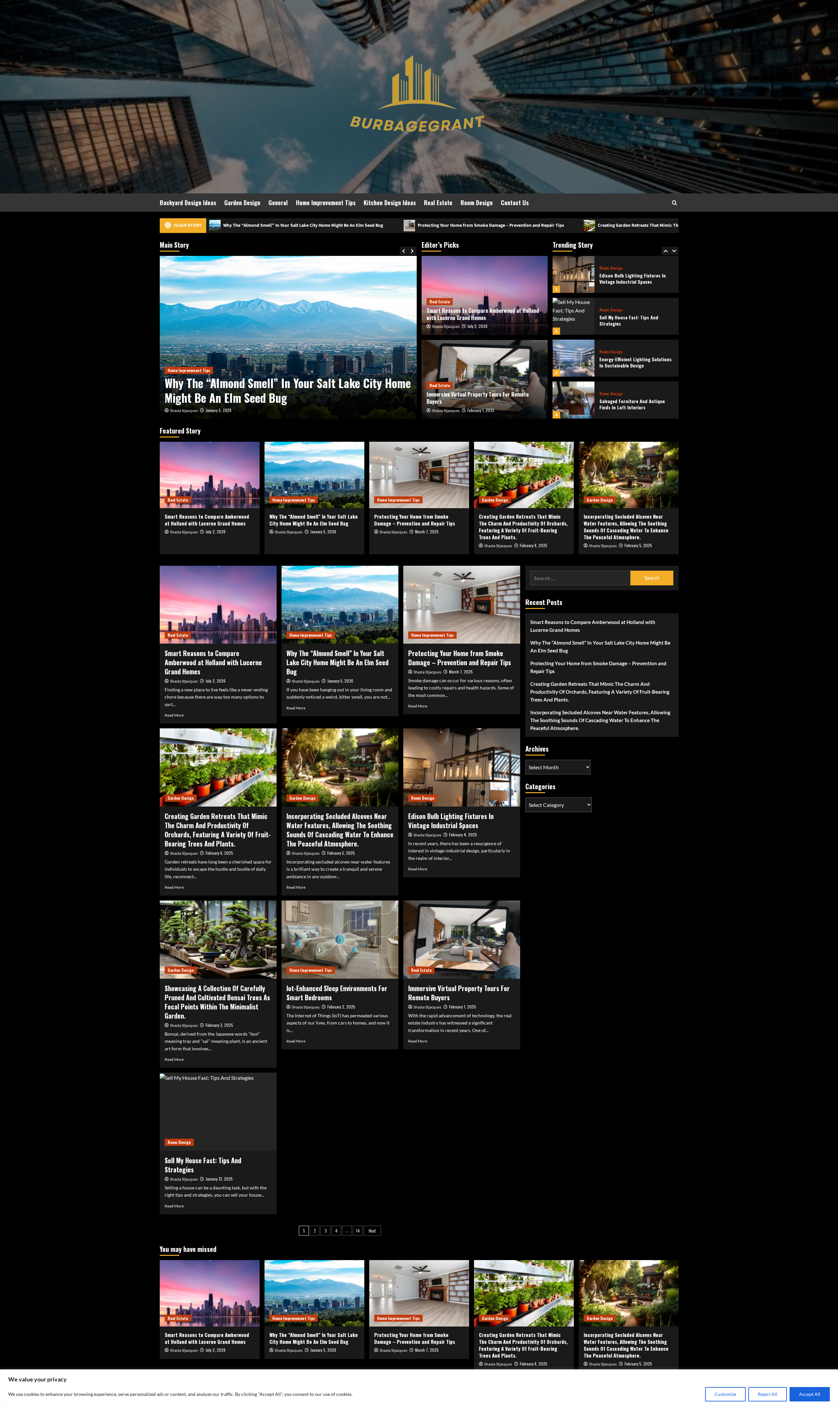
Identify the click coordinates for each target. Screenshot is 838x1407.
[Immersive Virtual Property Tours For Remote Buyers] (461, 939)
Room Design (477, 202)
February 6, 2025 (533, 545)
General (278, 202)
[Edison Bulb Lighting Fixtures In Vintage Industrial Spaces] (461, 767)
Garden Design (242, 202)
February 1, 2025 (480, 410)
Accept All (809, 1394)
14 (358, 1230)
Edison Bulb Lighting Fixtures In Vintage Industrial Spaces (451, 820)
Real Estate (438, 202)
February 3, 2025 (219, 1025)
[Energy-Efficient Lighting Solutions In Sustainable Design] (573, 316)
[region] (419, 1388)
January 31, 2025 (219, 1179)
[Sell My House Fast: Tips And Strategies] (573, 274)
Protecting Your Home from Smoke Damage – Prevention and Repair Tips (317, 225)
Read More (174, 715)
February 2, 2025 (341, 1006)
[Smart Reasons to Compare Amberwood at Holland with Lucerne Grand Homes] (210, 475)
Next (372, 1230)
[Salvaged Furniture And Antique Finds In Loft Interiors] (573, 358)
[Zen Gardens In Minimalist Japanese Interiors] (573, 400)
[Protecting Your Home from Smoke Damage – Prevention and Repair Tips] (288, 337)
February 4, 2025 (463, 834)
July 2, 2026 (477, 326)
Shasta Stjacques (184, 411)
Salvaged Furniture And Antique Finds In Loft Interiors (632, 362)
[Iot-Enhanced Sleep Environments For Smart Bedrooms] (340, 939)
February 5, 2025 (638, 545)
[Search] (674, 202)
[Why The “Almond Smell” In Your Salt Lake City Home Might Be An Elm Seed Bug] (314, 475)
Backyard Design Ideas (188, 202)
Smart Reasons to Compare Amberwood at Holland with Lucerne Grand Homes (483, 314)
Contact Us (515, 202)
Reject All (767, 1394)
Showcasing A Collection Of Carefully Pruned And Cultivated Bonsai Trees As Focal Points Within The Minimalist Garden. (217, 1002)
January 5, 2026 (323, 531)
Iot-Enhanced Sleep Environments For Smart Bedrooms (336, 992)
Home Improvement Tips (325, 202)
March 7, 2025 (217, 410)
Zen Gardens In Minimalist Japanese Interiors (635, 404)
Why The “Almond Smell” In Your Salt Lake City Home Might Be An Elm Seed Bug (313, 520)
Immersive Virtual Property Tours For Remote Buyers (478, 397)
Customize (725, 1394)
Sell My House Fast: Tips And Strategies (628, 278)
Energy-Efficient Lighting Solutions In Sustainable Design (635, 320)
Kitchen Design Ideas (390, 202)
